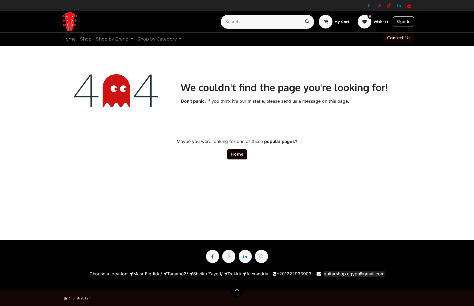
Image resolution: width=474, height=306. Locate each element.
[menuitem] (69, 39)
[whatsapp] (261, 256)
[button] (237, 290)
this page (338, 101)
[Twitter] (228, 256)
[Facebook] (368, 5)
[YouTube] (409, 5)
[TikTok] (389, 5)
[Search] (307, 22)
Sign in (403, 21)
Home (237, 154)
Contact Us (398, 37)
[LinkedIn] (399, 5)
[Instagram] (378, 5)
